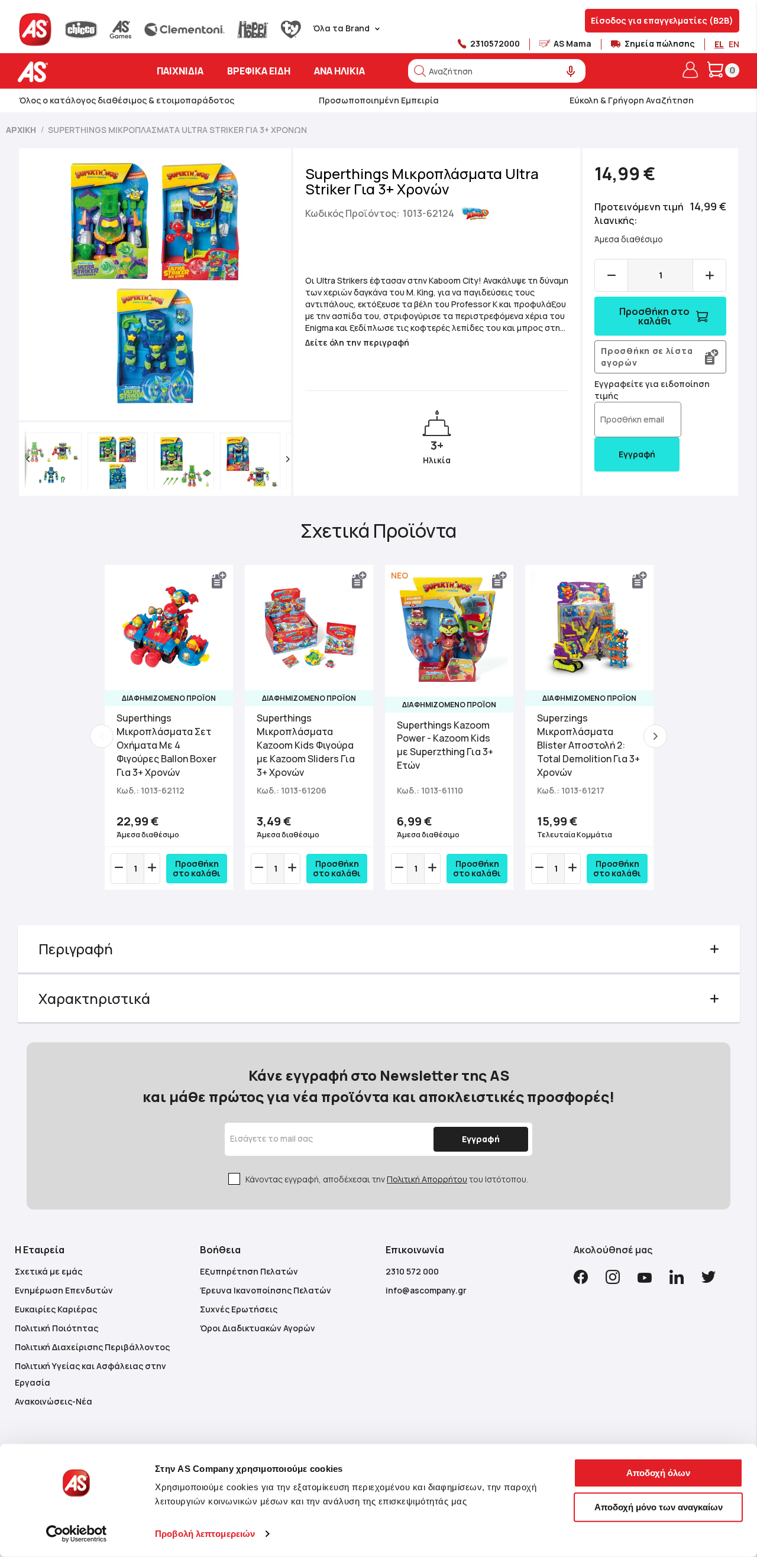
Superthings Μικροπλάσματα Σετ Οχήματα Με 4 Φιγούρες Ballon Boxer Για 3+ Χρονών (166, 744)
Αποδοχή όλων (658, 1473)
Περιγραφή (75, 948)
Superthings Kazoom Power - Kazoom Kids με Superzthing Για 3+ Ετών (445, 745)
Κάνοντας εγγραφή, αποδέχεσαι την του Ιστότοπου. (386, 1179)
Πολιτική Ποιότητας (56, 1328)
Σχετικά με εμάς (48, 1271)
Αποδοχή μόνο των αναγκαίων (658, 1506)
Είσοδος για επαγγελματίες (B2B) (662, 20)
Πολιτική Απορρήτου (427, 1179)
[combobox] (496, 71)
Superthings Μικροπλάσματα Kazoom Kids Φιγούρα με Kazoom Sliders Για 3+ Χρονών (306, 744)
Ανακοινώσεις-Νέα (53, 1401)
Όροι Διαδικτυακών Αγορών (257, 1328)
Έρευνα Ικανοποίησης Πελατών (265, 1290)
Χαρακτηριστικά (94, 998)
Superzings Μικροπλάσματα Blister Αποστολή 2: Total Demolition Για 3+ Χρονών (588, 744)
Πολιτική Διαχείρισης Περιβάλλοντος (92, 1347)
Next (655, 736)
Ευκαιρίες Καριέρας (56, 1309)
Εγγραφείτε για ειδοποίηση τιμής (652, 389)
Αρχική (21, 129)
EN (734, 44)
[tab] (379, 949)
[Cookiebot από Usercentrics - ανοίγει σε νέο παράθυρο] (76, 1534)
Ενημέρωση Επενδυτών (64, 1290)
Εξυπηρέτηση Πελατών (249, 1271)
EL (719, 44)
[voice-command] (571, 71)
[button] (28, 459)
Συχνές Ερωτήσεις (238, 1309)
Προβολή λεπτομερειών (205, 1534)
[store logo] (69, 71)
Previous (102, 736)
